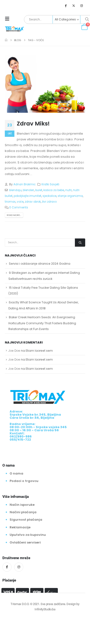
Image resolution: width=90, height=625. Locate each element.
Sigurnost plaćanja (26, 519)
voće (20, 202)
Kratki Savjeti (50, 184)
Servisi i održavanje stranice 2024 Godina (39, 264)
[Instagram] (81, 5)
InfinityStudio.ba (45, 609)
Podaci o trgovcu (24, 481)
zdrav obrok (33, 202)
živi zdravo (49, 202)
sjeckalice (49, 196)
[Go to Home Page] (6, 40)
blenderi (28, 190)
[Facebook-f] (7, 567)
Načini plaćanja (23, 512)
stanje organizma (70, 196)
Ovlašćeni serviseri (25, 542)
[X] (73, 5)
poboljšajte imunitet (27, 196)
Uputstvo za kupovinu (28, 534)
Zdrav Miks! (33, 123)
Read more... (14, 215)
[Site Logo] (14, 28)
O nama (16, 473)
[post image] (45, 84)
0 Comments (18, 207)
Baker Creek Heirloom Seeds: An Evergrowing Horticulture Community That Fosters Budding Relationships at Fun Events (42, 323)
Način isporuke (22, 504)
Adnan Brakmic (24, 184)
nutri (68, 190)
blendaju (15, 190)
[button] (8, 19)
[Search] (80, 242)
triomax (10, 202)
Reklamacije (20, 527)
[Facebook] (65, 5)
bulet (38, 190)
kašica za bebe (53, 190)
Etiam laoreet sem (39, 351)
